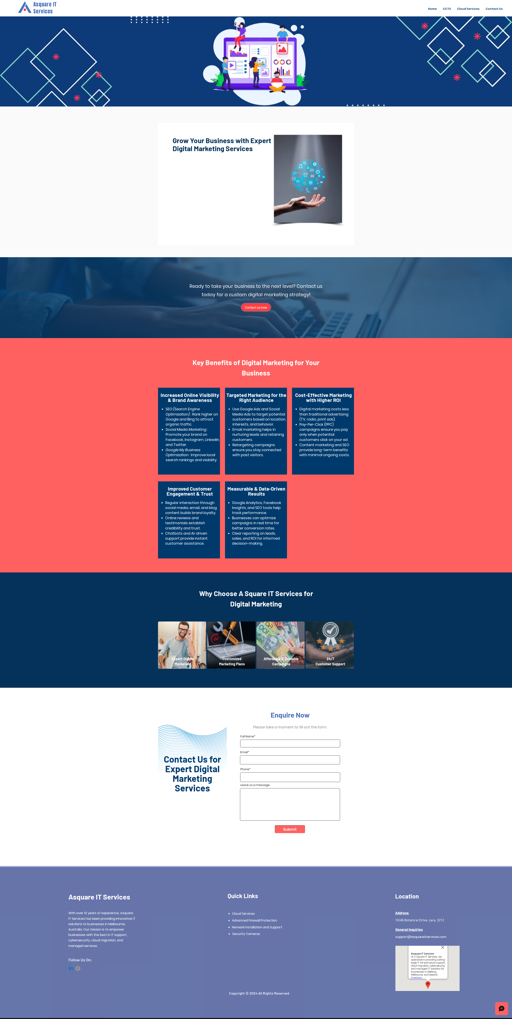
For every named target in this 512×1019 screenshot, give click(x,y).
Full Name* (247, 736)
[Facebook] (77, 968)
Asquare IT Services (99, 897)
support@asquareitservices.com (420, 937)
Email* (244, 752)
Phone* (245, 769)
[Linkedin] (70, 968)
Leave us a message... (255, 785)
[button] (468, 9)
